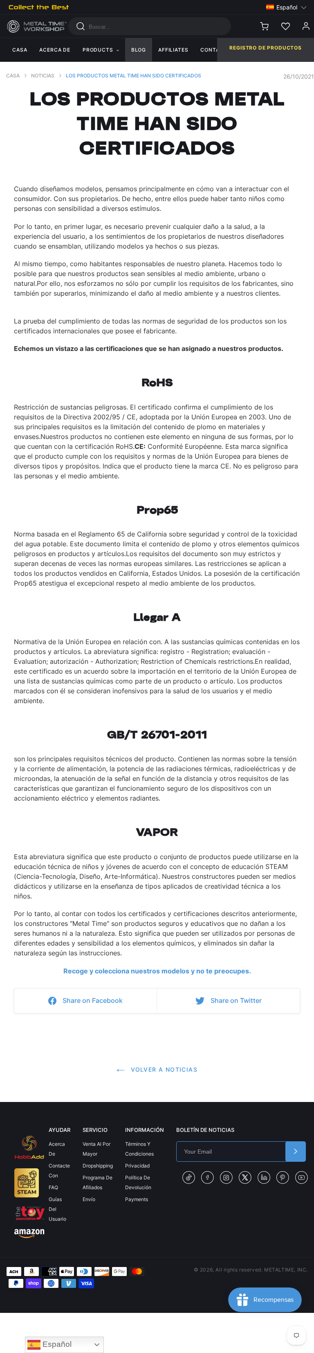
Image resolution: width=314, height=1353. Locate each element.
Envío (89, 1199)
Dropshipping (98, 1166)
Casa (13, 75)
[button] (286, 7)
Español (56, 1344)
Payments (136, 1199)
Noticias (42, 75)
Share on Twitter (236, 1000)
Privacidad (137, 1166)
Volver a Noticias (163, 1069)
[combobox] (149, 26)
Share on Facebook (93, 1000)
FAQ (53, 1187)
